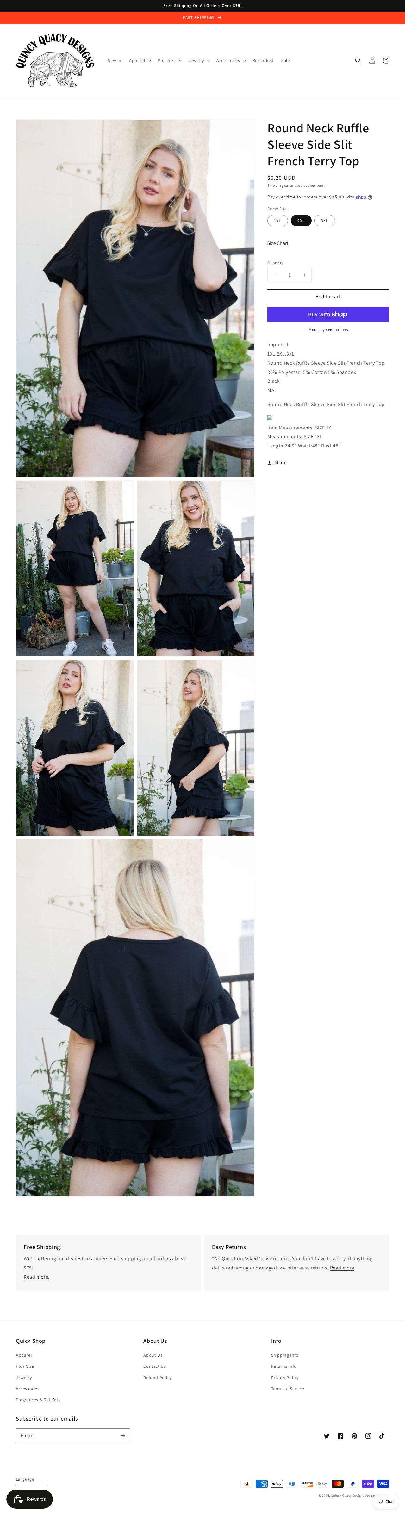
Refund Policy (157, 1377)
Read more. (37, 1277)
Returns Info (284, 1366)
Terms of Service (287, 1388)
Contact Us (154, 1366)
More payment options (328, 329)
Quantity (275, 262)
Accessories (28, 1388)
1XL (277, 220)
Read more (342, 1267)
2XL (301, 220)
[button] (358, 60)
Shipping (275, 185)
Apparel (24, 1355)
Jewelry (24, 1377)
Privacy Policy (285, 1377)
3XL (324, 220)
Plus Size (25, 1366)
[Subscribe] (123, 1436)
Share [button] (280, 462)
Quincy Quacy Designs (347, 1496)
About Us (152, 1355)
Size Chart (277, 243)
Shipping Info (285, 1355)
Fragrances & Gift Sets (38, 1399)
